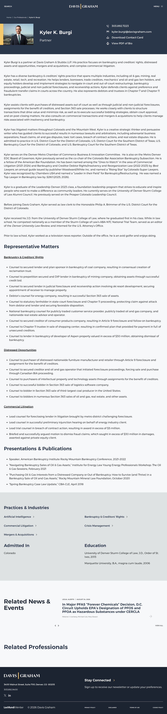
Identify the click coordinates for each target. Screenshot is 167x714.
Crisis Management (97, 525)
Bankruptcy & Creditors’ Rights (104, 516)
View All (159, 626)
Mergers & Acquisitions (19, 534)
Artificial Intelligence (17, 516)
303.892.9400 (11, 689)
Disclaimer (112, 707)
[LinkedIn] (9, 695)
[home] (83, 6)
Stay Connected (98, 680)
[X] (5, 695)
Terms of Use (135, 707)
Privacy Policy (90, 707)
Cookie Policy (158, 707)
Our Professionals (20, 17)
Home (9, 17)
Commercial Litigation (18, 525)
